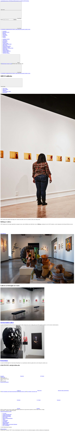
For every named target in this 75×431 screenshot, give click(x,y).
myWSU (24, 0)
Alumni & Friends (3, 411)
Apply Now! (5, 40)
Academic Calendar (6, 39)
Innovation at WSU (7, 0)
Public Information (6, 422)
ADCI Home (5, 88)
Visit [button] (5, 382)
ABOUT (23, 29)
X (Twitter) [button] (42, 376)
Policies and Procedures (7, 416)
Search (1, 19)
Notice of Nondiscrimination (8, 418)
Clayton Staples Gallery (7, 91)
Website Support (5, 423)
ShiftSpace (4, 90)
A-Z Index (4, 413)
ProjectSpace (5, 92)
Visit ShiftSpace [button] (3, 233)
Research (12, 0)
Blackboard (5, 42)
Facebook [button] (2, 376)
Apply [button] (7, 382)
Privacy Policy (5, 417)
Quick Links (3, 9)
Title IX (4, 419)
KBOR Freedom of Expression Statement (10, 424)
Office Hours (5, 45)
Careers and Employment (7, 44)
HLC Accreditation (6, 425)
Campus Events (5, 43)
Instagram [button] (22, 376)
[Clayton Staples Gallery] (22, 320)
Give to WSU (20, 0)
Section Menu (3, 86)
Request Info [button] (2, 382)
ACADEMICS (3, 29)
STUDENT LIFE (14, 29)
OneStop (27, 0)
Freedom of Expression (7, 415)
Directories (16, 0)
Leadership (2, 0)
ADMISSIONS (8, 29)
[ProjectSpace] (22, 358)
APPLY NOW (27, 29)
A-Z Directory (5, 41)
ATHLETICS (19, 29)
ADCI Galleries (5, 89)
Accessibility (5, 421)
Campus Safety (5, 420)
